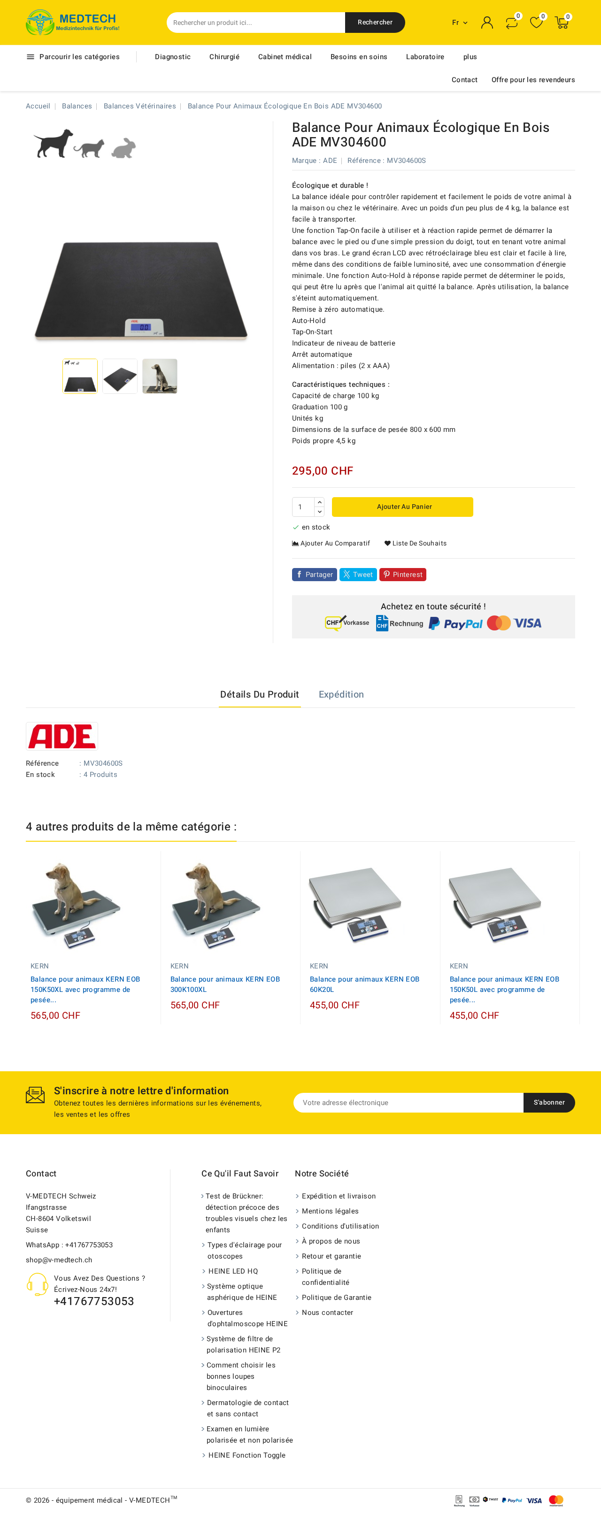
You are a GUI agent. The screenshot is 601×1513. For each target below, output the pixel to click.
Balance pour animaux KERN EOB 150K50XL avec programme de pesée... (85, 989)
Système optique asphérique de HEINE (242, 1292)
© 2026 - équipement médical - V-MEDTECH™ (101, 1500)
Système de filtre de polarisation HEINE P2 (243, 1344)
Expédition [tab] (341, 694)
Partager (319, 574)
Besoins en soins (359, 57)
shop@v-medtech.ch (59, 1260)
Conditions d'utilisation (340, 1226)
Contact (465, 80)
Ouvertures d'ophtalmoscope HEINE (248, 1318)
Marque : (306, 160)
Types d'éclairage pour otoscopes (245, 1250)
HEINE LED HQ (233, 1271)
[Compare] (511, 22)
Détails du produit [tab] (259, 694)
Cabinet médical (285, 57)
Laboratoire (425, 57)
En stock (40, 774)
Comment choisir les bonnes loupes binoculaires (241, 1376)
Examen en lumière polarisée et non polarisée (250, 1434)
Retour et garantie (331, 1256)
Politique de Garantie (336, 1297)
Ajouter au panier (404, 507)
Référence (364, 160)
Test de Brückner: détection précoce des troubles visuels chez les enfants (247, 1213)
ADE (330, 160)
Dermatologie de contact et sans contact (248, 1408)
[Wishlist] (536, 22)
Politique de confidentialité (326, 1277)
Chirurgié (224, 57)
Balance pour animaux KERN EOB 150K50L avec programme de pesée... (505, 989)
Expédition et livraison (339, 1196)
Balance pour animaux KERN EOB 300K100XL (225, 984)
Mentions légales (330, 1211)
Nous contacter (328, 1312)
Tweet (363, 574)
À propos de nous (331, 1241)
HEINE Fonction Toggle (246, 1455)
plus (470, 57)
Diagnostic (173, 57)
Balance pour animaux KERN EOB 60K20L (365, 984)
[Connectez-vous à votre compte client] (487, 22)
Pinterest (408, 574)
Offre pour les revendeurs (533, 80)
